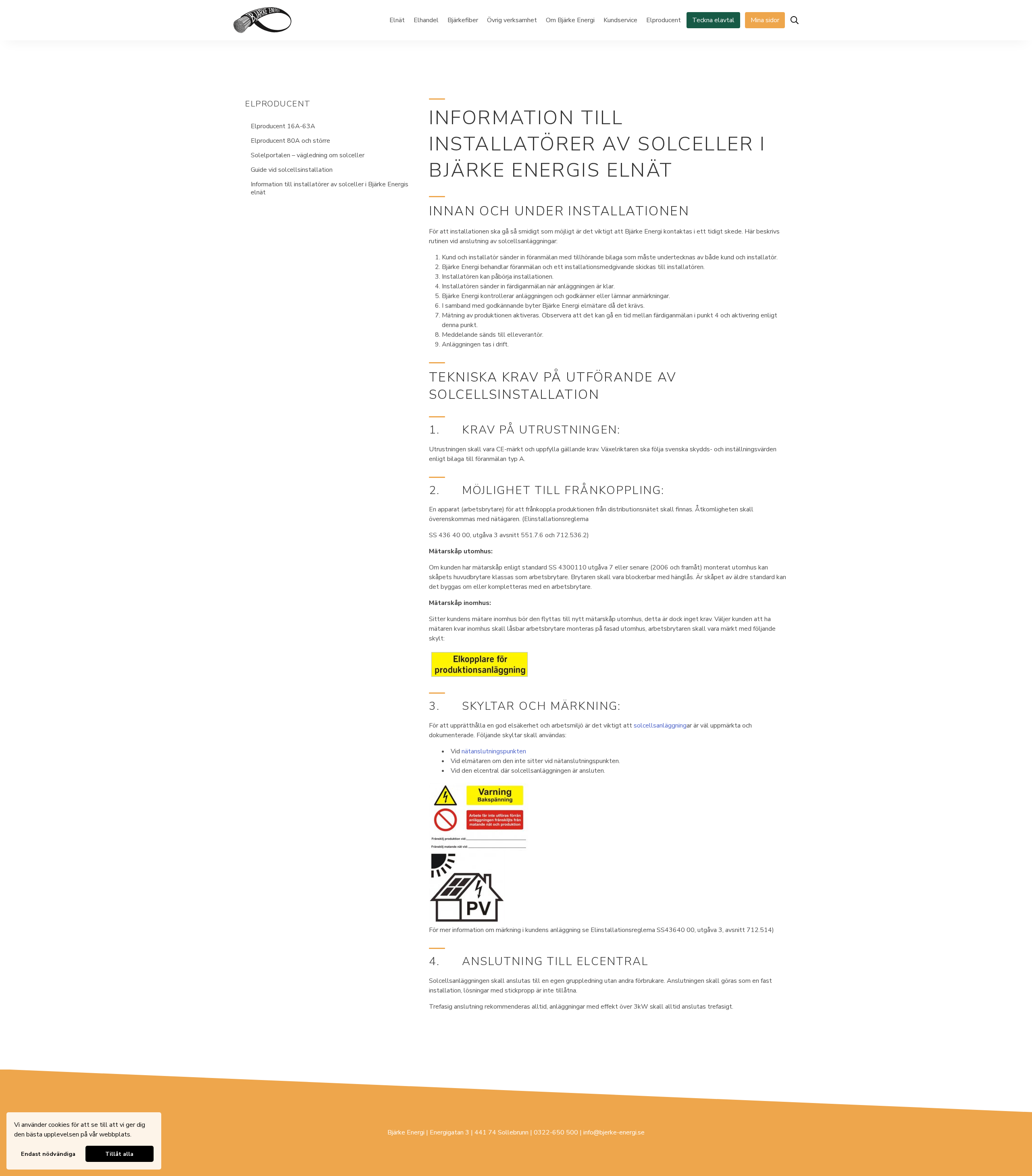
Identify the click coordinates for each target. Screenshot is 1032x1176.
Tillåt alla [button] (119, 1154)
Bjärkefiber (462, 20)
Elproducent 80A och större (290, 140)
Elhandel (426, 20)
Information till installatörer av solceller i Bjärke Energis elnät (329, 188)
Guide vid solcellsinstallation (292, 169)
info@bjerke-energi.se (614, 1132)
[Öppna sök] (794, 20)
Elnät (397, 20)
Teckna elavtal (713, 20)
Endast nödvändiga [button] (48, 1154)
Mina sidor (765, 20)
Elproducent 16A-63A (283, 126)
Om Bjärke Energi (570, 20)
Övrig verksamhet (512, 20)
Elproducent (663, 20)
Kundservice (620, 20)
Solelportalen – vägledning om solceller (307, 155)
